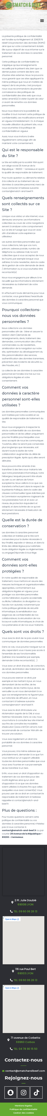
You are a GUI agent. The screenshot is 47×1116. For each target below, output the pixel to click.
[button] (42, 21)
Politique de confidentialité (23, 1109)
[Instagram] (23, 1092)
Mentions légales (23, 1105)
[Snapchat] (10, 1092)
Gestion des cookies (23, 1113)
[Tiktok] (36, 1092)
